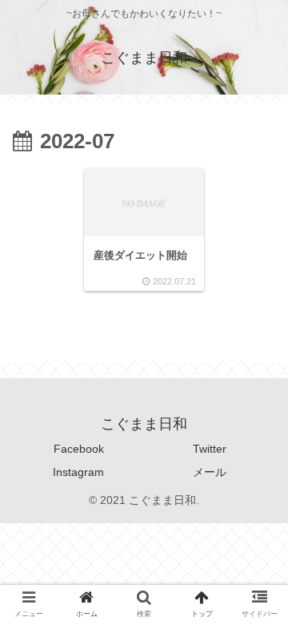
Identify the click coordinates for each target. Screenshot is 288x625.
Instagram (78, 472)
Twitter (209, 448)
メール (209, 472)
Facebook (79, 448)
